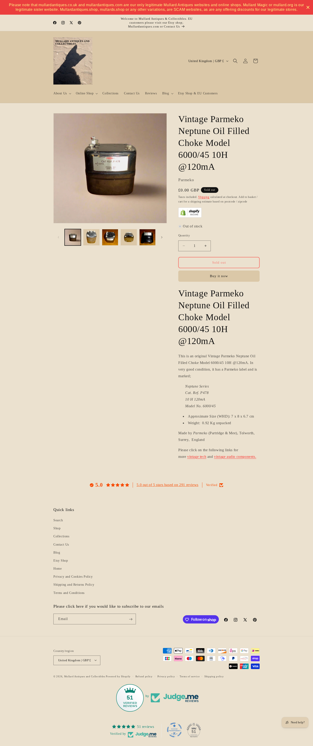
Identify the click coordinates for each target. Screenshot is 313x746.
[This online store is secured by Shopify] (190, 216)
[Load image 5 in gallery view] (147, 237)
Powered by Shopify (118, 676)
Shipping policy (214, 676)
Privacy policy (166, 676)
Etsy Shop (60, 560)
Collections (61, 536)
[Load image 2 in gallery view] (91, 237)
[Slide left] (58, 237)
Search (58, 520)
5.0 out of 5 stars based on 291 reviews (167, 485)
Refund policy (144, 676)
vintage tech (196, 457)
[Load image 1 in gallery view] (73, 237)
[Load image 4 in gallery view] (129, 237)
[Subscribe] (131, 619)
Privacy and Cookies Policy (73, 577)
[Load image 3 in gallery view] (110, 237)
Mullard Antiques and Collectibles (84, 676)
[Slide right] (162, 237)
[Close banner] (308, 7)
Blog (56, 552)
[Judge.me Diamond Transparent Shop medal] (174, 730)
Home (57, 569)
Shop (56, 528)
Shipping (203, 197)
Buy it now (219, 276)
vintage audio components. (235, 457)
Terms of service (190, 676)
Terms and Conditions (69, 593)
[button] (62, 93)
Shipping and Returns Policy (73, 585)
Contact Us (61, 544)
